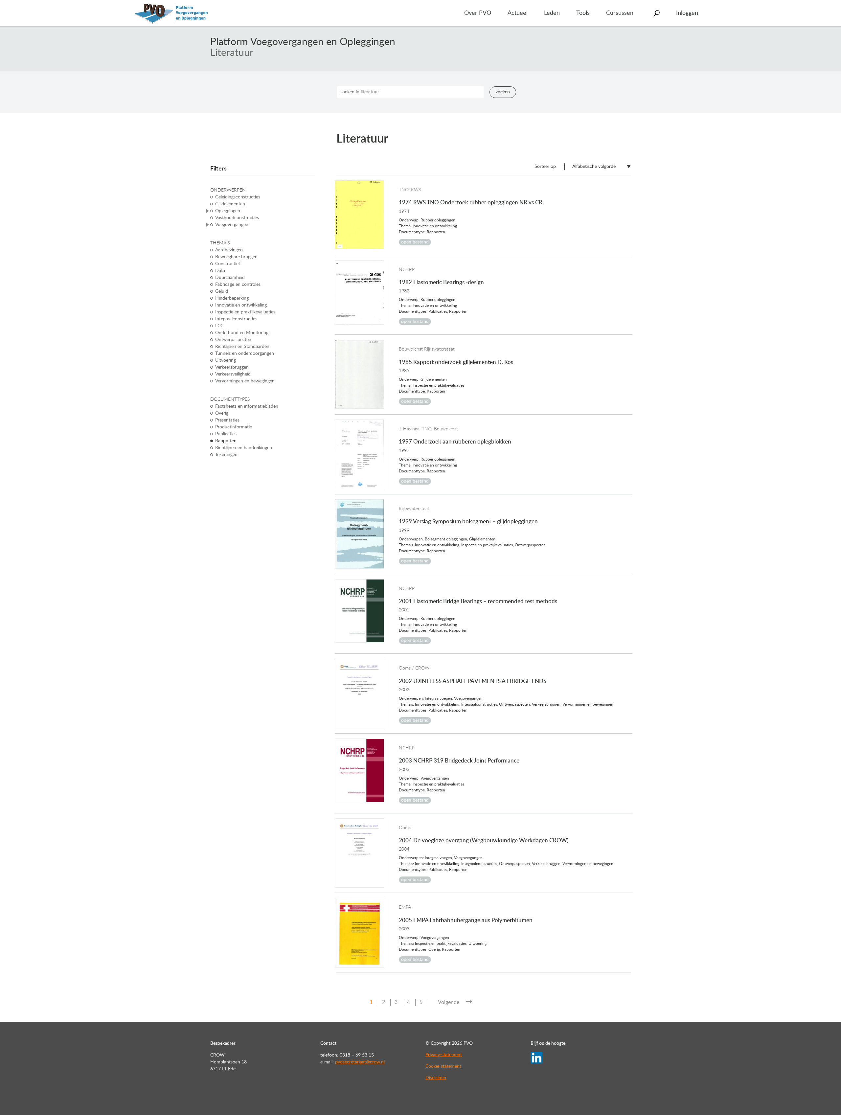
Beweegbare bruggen (236, 257)
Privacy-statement (443, 1055)
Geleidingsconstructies (237, 197)
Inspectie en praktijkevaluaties (245, 312)
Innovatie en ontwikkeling (241, 305)
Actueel (518, 13)
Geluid (221, 291)
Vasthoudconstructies (237, 218)
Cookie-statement (443, 1066)
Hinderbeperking (232, 298)
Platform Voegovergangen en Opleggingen (302, 42)
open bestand (415, 242)
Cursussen (619, 13)
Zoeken (503, 92)
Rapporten (226, 441)
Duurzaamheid (230, 277)
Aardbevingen (229, 250)
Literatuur (231, 53)
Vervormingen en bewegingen (245, 381)
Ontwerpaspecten (233, 339)
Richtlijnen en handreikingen (243, 447)
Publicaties (226, 434)
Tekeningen (226, 454)
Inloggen (687, 13)
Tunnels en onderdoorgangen (244, 353)
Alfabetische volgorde (594, 166)
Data (220, 270)
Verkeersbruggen (232, 367)
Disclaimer (435, 1078)
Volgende (448, 1002)
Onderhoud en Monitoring (241, 332)
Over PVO (477, 13)
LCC (219, 326)
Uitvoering (225, 360)
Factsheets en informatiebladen (246, 406)
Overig (221, 413)
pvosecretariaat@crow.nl (360, 1062)
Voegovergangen (231, 224)
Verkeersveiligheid (233, 374)
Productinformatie (233, 427)
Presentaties (227, 420)
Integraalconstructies (236, 319)
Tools (583, 13)
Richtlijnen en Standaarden (242, 346)
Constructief (227, 264)
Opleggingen (227, 211)
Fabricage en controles (238, 284)
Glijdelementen (230, 204)
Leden (552, 13)
